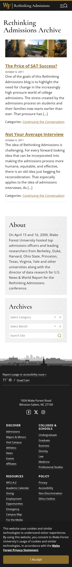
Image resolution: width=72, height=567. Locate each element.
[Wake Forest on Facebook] (28, 413)
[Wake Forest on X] (36, 413)
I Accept (36, 559)
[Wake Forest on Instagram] (43, 413)
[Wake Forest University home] (7, 6)
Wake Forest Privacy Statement (31, 548)
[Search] (59, 336)
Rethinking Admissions (32, 6)
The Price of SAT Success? (31, 66)
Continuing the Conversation (43, 122)
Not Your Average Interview (34, 134)
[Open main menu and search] (63, 5)
